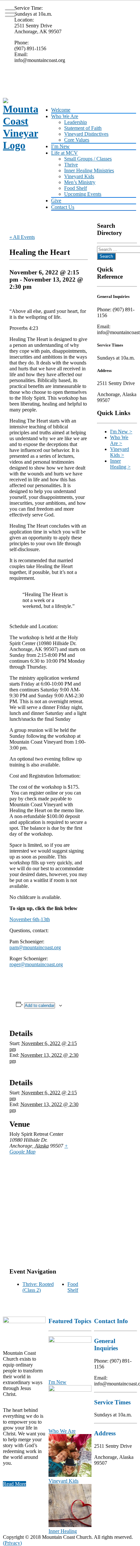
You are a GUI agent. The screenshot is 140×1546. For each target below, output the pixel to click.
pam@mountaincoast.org (35, 947)
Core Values (76, 140)
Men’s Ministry (79, 182)
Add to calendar (39, 1005)
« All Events (22, 237)
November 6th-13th (29, 919)
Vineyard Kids (79, 176)
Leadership (75, 122)
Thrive (71, 164)
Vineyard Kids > (119, 452)
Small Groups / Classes (88, 159)
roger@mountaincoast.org (36, 964)
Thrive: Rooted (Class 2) (38, 1287)
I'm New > (121, 431)
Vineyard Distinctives (86, 134)
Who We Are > (119, 440)
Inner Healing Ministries (89, 170)
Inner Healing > (120, 464)
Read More (14, 1484)
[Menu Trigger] (10, 13)
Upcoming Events (82, 194)
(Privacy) (12, 1543)
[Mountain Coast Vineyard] (18, 124)
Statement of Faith (83, 128)
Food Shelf (75, 188)
